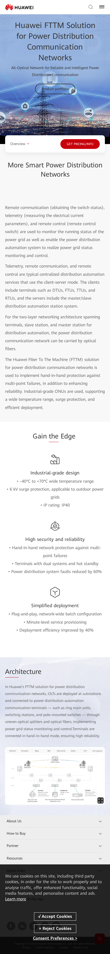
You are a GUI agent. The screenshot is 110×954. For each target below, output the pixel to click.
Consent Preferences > (55, 938)
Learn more (15, 898)
